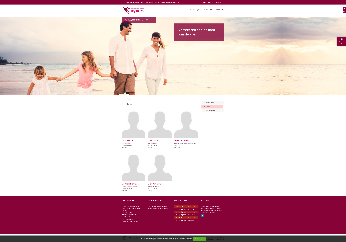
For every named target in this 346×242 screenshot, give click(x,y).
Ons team (206, 107)
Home (204, 2)
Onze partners (210, 111)
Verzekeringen (194, 9)
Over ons (211, 2)
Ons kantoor (209, 103)
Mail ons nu (153, 212)
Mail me (124, 148)
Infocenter (219, 9)
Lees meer (189, 238)
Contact (219, 2)
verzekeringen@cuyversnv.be (170, 2)
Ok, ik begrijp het (199, 238)
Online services (208, 9)
